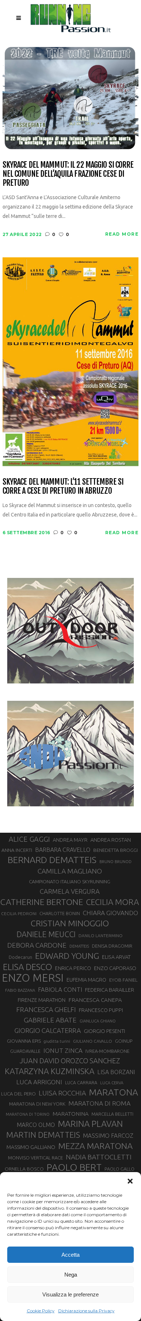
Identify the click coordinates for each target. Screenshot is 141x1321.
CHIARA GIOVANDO (110, 912)
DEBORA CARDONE (37, 945)
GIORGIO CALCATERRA (47, 1030)
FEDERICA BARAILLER (109, 990)
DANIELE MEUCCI (46, 934)
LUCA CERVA (111, 1083)
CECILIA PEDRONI (19, 913)
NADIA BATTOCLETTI (99, 1157)
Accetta (70, 1255)
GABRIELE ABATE (50, 1020)
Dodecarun (20, 957)
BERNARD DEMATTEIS (52, 860)
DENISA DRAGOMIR (112, 945)
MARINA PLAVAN (90, 1123)
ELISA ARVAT (116, 957)
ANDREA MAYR (70, 840)
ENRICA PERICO (73, 968)
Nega (70, 1274)
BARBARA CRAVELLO (62, 849)
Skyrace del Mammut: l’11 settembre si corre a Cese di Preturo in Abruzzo (63, 486)
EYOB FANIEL (123, 980)
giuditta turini (57, 1041)
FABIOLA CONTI (60, 989)
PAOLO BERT (74, 1167)
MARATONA (113, 1092)
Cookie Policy (41, 1310)
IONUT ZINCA (62, 1050)
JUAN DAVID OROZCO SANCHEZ (70, 1061)
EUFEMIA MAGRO (86, 980)
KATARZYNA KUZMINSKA (49, 1071)
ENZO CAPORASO (115, 968)
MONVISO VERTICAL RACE (35, 1157)
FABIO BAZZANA (20, 990)
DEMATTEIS (79, 946)
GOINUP (123, 1040)
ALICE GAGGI (29, 839)
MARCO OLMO (36, 1124)
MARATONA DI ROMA (99, 1103)
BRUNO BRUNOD (115, 861)
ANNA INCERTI (16, 850)
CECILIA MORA (112, 901)
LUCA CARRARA (81, 1082)
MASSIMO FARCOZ (108, 1135)
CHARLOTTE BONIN (59, 913)
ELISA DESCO (27, 967)
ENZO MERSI (33, 978)
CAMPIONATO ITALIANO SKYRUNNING (69, 881)
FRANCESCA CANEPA (95, 999)
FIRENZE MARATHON (41, 1000)
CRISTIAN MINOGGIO (70, 923)
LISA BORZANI (116, 1072)
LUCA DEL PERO (18, 1094)
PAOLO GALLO (119, 1168)
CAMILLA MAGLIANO (70, 871)
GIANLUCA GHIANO (98, 1021)
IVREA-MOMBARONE (107, 1051)
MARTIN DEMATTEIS (43, 1134)
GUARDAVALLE (25, 1051)
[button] (130, 1181)
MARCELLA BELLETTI (112, 1113)
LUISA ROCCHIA (62, 1093)
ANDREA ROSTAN (110, 840)
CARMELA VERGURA (70, 891)
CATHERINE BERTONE (41, 901)
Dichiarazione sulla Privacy (86, 1310)
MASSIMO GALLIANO (31, 1147)
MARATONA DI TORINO (28, 1114)
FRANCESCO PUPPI (101, 1010)
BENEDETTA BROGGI (115, 850)
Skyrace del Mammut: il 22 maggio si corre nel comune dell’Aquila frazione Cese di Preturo (68, 174)
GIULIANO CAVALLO (92, 1041)
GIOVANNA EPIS (24, 1041)
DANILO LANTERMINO (100, 935)
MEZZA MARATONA (95, 1145)
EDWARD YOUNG (67, 955)
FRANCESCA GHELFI (46, 1009)
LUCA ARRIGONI (39, 1081)
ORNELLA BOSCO (24, 1169)
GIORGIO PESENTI (104, 1031)
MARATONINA (70, 1113)
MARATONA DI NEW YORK (37, 1104)
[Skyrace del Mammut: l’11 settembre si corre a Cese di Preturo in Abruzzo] (71, 361)
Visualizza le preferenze (70, 1294)
